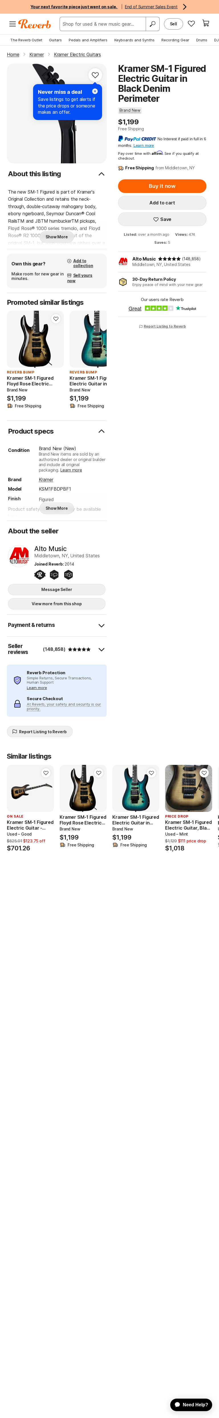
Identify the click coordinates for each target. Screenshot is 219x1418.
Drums (201, 40)
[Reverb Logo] (34, 24)
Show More (57, 236)
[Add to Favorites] (95, 75)
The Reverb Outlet (26, 40)
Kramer (46, 479)
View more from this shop (57, 603)
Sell (173, 23)
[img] (169, 259)
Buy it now (162, 186)
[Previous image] (14, 339)
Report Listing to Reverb (165, 326)
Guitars (55, 40)
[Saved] (191, 23)
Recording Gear (175, 40)
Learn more (71, 470)
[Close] (95, 91)
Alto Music (144, 259)
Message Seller (56, 589)
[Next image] (55, 339)
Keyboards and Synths (134, 40)
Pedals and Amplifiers (88, 40)
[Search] (152, 24)
